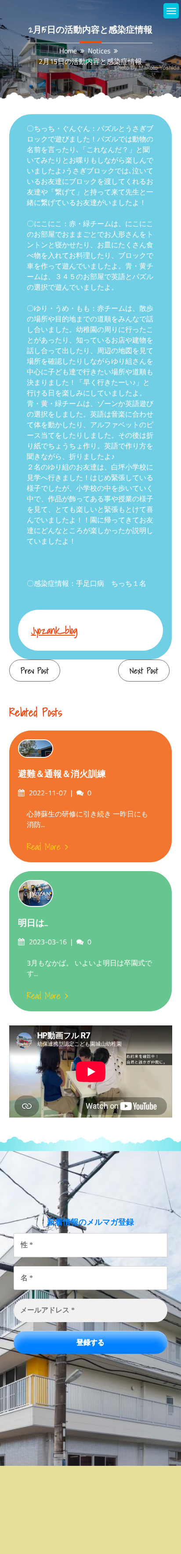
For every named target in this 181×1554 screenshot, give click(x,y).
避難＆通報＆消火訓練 (62, 774)
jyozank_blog (54, 630)
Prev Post (35, 670)
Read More (44, 847)
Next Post (144, 670)
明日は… (33, 923)
